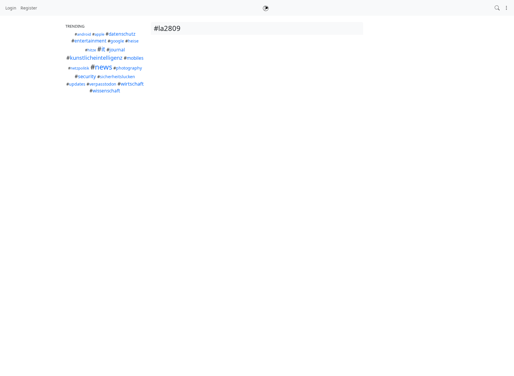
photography (129, 68)
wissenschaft (106, 91)
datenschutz (122, 34)
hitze (91, 50)
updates (77, 84)
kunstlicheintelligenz (96, 57)
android (84, 34)
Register (29, 8)
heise (133, 41)
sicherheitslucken (117, 76)
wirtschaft (132, 83)
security (87, 76)
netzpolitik (79, 68)
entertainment (90, 41)
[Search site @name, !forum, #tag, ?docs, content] (497, 8)
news (103, 67)
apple (99, 34)
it (103, 49)
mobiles (135, 58)
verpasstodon (102, 84)
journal (117, 50)
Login (10, 8)
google (117, 41)
